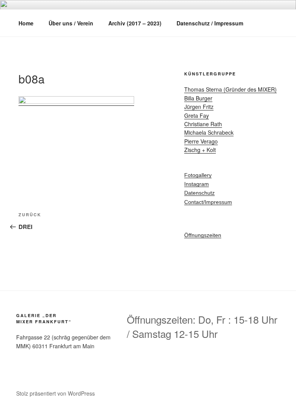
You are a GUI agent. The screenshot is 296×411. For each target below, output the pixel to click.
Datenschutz (199, 193)
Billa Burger (198, 98)
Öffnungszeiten (202, 235)
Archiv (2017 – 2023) (134, 23)
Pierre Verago (201, 141)
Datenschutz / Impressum (210, 23)
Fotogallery (198, 175)
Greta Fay (196, 115)
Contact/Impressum (208, 202)
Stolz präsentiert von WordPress (55, 393)
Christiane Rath (203, 124)
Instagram (196, 184)
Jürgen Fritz (199, 106)
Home (26, 23)
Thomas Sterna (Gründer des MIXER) (230, 89)
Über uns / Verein (71, 23)
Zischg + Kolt (200, 150)
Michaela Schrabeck (209, 132)
